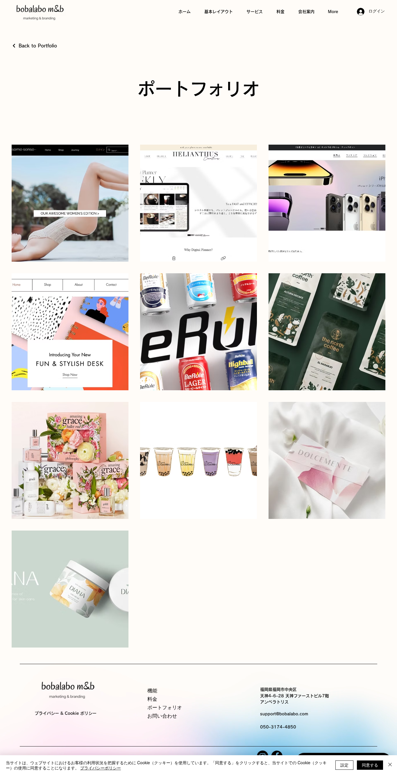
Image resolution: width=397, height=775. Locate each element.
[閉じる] (390, 765)
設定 (344, 765)
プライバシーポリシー (100, 768)
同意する (370, 765)
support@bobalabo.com (284, 714)
